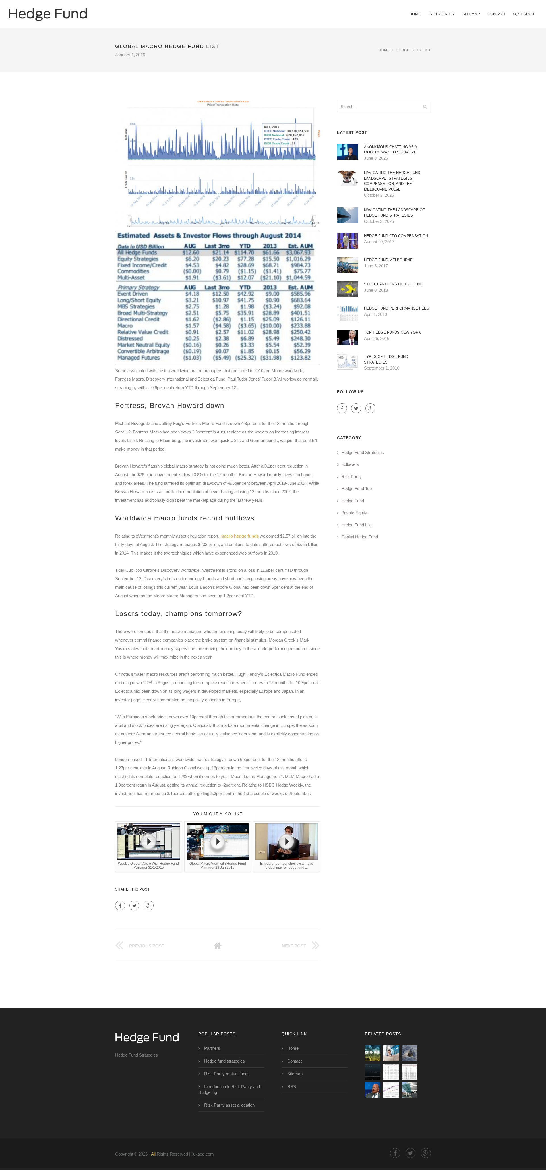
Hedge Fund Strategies (362, 452)
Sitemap (471, 14)
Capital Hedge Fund (359, 536)
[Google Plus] (149, 905)
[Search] (425, 106)
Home (415, 14)
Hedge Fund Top (356, 488)
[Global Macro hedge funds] (391, 1072)
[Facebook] (120, 905)
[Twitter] (134, 905)
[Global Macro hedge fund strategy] (372, 1053)
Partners (212, 1048)
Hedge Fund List (413, 50)
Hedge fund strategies (224, 1061)
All (153, 1154)
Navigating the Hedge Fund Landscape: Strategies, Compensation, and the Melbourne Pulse (392, 181)
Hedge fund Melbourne (388, 260)
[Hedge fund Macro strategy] (391, 1053)
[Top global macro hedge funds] (372, 1072)
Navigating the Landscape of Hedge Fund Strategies (394, 213)
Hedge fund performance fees (396, 308)
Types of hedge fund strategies (386, 359)
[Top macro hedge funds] (409, 1053)
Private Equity (354, 512)
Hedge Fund (352, 500)
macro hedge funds (239, 536)
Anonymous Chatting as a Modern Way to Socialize (390, 150)
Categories (441, 14)
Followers (350, 464)
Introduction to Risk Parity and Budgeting (229, 1089)
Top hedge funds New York (392, 332)
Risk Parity (351, 476)
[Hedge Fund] (48, 10)
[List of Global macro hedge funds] (372, 1090)
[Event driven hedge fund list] (409, 1072)
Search (526, 14)
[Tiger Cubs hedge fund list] (409, 1090)
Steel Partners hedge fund (393, 284)
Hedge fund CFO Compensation (396, 236)
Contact (496, 14)
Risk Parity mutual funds (227, 1073)
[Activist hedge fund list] (391, 1090)
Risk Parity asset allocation (229, 1105)
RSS (291, 1086)
